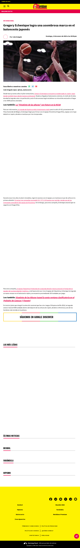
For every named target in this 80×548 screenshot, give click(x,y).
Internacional (8, 21)
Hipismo (20, 510)
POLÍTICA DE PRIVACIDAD (49, 526)
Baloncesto (7, 11)
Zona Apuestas (20, 519)
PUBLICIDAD (45, 535)
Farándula (60, 510)
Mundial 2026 (60, 505)
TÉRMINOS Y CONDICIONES (30, 526)
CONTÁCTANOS (34, 535)
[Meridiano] (40, 6)
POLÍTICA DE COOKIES (32, 530)
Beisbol (20, 505)
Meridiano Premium (60, 514)
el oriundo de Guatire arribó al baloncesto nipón (34, 109)
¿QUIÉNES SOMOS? (47, 530)
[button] (76, 536)
